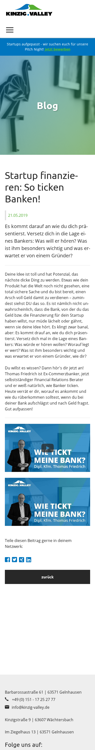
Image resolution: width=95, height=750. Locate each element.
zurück (47, 576)
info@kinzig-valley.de (30, 707)
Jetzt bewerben (57, 49)
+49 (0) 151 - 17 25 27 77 (33, 699)
